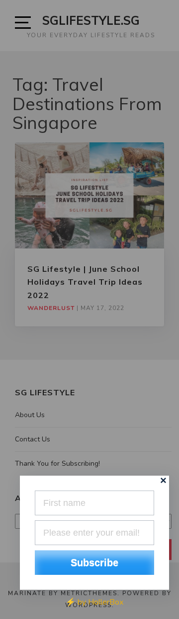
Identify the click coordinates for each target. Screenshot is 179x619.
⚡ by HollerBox (94, 602)
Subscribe (94, 562)
